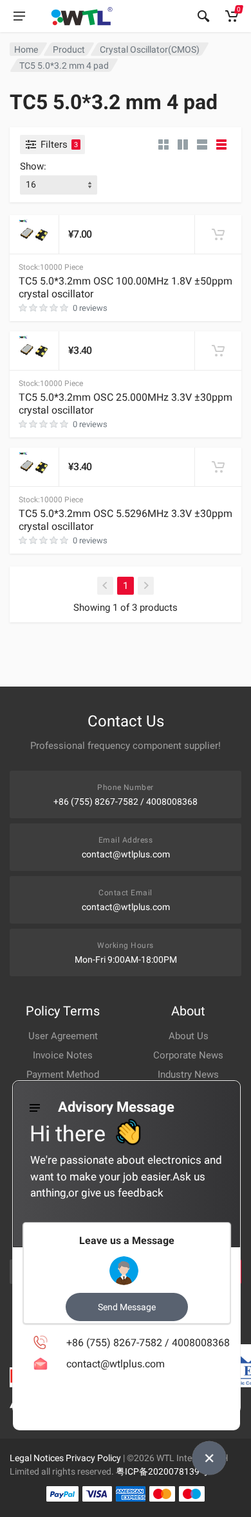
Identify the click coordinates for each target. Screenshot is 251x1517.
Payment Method (62, 1074)
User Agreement (63, 1036)
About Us (189, 1036)
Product (69, 49)
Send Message (127, 1307)
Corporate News (188, 1055)
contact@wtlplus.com (126, 854)
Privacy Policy (93, 1458)
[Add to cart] (218, 234)
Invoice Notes (63, 1055)
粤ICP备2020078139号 (162, 1471)
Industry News (188, 1074)
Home (26, 49)
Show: (33, 166)
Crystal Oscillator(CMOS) (150, 49)
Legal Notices (37, 1458)
